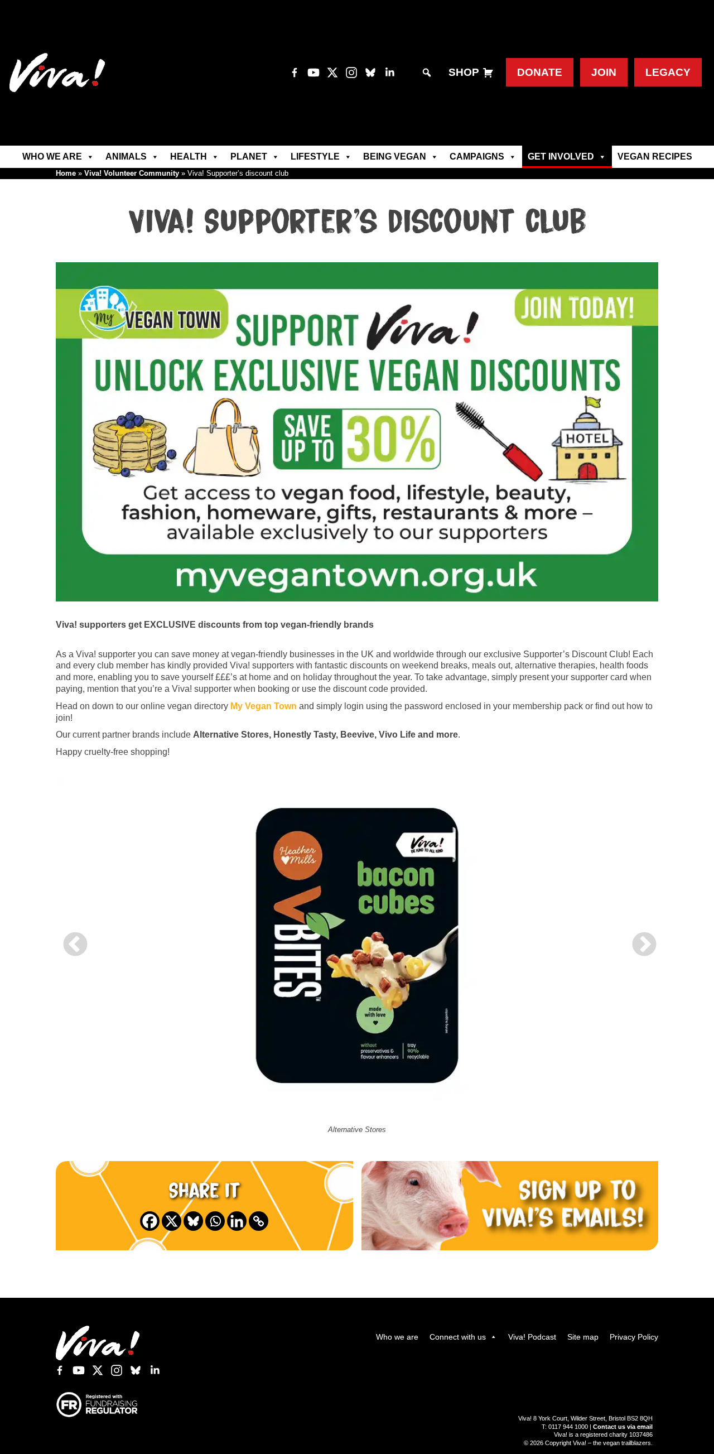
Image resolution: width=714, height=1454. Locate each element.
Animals (126, 156)
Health (188, 156)
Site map (583, 1336)
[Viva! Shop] (488, 73)
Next (641, 936)
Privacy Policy (634, 1336)
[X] (171, 1221)
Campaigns (477, 156)
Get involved (561, 156)
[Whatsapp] (215, 1221)
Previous (72, 936)
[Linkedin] (237, 1221)
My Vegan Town (263, 706)
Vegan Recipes (654, 156)
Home (66, 173)
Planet (248, 156)
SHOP (463, 72)
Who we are (52, 156)
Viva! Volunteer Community (131, 173)
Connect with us (458, 1336)
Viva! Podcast (532, 1336)
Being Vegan (394, 156)
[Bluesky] (193, 1221)
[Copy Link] (258, 1221)
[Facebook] (150, 1221)
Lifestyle (315, 156)
